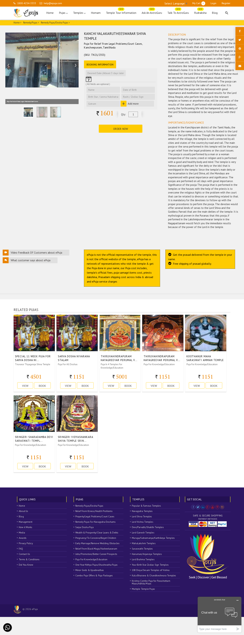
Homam (96, 12)
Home (50, 12)
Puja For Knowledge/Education (91, 559)
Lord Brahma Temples (143, 559)
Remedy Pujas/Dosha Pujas (89, 505)
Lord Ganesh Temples (143, 532)
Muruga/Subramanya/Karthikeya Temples (153, 538)
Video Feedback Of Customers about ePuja (36, 252)
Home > (17, 22)
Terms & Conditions (29, 559)
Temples (78, 12)
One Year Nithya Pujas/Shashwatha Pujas (96, 564)
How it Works (25, 527)
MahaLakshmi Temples (144, 543)
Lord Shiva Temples (142, 516)
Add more (133, 103)
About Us (23, 511)
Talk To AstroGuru (178, 11)
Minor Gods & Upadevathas (89, 570)
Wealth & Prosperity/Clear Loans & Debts (96, 532)
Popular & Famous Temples (146, 505)
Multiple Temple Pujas (143, 588)
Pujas (62, 12)
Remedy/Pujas (30, 22)
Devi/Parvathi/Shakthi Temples (148, 527)
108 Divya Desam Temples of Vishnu (151, 570)
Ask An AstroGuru (152, 11)
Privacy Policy (26, 543)
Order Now (120, 129)
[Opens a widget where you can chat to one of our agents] (219, 614)
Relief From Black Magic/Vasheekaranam (96, 548)
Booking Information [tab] (100, 64)
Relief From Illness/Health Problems (94, 511)
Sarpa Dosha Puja (84, 527)
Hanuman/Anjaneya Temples (147, 554)
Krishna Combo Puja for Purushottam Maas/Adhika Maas (151, 582)
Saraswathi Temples (142, 548)
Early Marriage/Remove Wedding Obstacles (97, 543)
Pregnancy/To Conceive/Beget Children (95, 538)
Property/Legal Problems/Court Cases (94, 516)
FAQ (21, 548)
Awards (22, 538)
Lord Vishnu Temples (142, 521)
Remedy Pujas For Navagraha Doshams (95, 521)
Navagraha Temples (142, 511)
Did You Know (26, 564)
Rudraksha (200, 11)
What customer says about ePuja (30, 260)
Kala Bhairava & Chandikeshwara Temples (154, 575)
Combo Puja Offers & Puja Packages (94, 575)
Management (25, 521)
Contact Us (24, 554)
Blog (215, 12)
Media (22, 532)
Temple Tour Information (121, 11)
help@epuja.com (53, 3)
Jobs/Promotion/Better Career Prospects (96, 554)
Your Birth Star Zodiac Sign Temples (150, 564)
